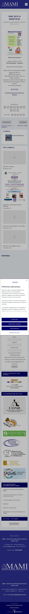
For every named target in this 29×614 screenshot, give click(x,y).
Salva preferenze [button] (14, 328)
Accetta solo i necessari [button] (15, 324)
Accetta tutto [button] (14, 319)
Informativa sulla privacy (14, 332)
